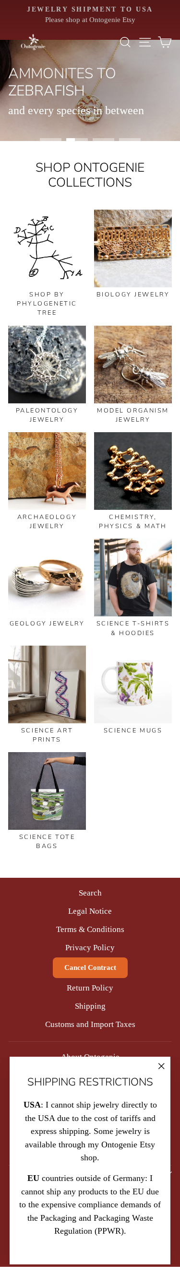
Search (90, 892)
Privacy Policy (90, 947)
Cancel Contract (90, 967)
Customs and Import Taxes (90, 1024)
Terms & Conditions (90, 929)
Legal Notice (90, 911)
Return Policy (90, 987)
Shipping (90, 1006)
